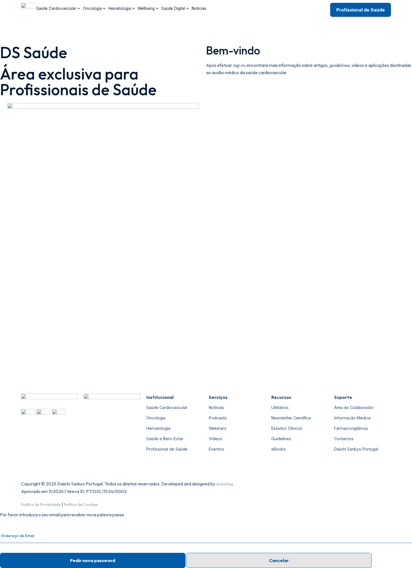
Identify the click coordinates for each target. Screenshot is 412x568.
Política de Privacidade (41, 504)
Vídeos (215, 438)
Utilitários (280, 407)
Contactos (344, 438)
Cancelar (279, 560)
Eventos (216, 449)
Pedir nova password (92, 560)
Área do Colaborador (354, 407)
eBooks (278, 449)
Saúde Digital (173, 8)
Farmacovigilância (351, 428)
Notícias (199, 8)
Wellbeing (146, 8)
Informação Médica (352, 417)
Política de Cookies (81, 504)
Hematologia (119, 8)
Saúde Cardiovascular (56, 8)
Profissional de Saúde (360, 10)
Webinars (217, 428)
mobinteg (224, 484)
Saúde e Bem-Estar (164, 438)
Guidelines (281, 438)
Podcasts (218, 417)
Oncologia (92, 8)
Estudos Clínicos (286, 428)
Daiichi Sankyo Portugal (356, 449)
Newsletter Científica (291, 417)
